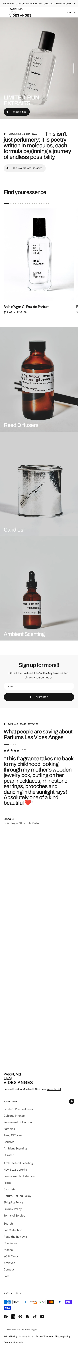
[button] (6, 12)
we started (54, 1089)
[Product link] (39, 261)
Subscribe (42, 697)
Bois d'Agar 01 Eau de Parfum (26, 306)
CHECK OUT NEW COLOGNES (58, 3)
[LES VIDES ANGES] (20, 12)
